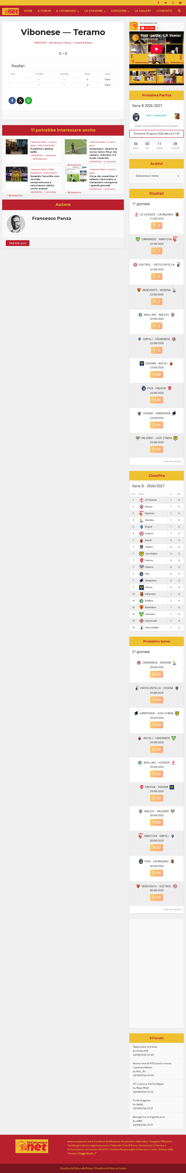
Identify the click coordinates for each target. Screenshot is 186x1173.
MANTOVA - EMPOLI (156, 836)
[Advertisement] (156, 973)
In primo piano (50, 172)
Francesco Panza (61, 42)
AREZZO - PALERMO (156, 811)
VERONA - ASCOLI (156, 363)
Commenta (50, 155)
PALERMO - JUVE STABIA (156, 438)
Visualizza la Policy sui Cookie (110, 1168)
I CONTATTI (164, 11)
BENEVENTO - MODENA (157, 290)
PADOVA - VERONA (156, 787)
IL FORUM (44, 11)
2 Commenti (110, 161)
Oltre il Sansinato (46, 145)
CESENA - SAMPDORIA (156, 413)
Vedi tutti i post (17, 243)
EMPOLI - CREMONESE (156, 339)
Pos (133, 494)
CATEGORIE (119, 11)
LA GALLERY (143, 11)
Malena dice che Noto (145, 1046)
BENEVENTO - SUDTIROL (156, 886)
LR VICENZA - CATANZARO (156, 214)
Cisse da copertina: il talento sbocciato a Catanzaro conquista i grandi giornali (103, 181)
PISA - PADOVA (156, 388)
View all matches (172, 461)
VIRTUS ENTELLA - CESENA (156, 688)
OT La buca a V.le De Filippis (148, 1083)
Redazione (41, 158)
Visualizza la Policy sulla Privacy (76, 1168)
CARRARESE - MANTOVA (156, 239)
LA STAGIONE (93, 11)
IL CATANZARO (66, 11)
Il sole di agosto (142, 1100)
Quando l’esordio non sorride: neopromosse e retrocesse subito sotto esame (44, 182)
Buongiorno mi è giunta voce (149, 1117)
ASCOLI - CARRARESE (156, 738)
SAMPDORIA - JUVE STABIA (156, 713)
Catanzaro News (38, 142)
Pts (179, 494)
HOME (28, 11)
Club (141, 494)
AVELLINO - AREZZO (156, 314)
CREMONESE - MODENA (156, 662)
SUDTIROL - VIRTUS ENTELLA (156, 264)
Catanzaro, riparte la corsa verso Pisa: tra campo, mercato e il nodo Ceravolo (103, 153)
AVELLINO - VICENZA (157, 762)
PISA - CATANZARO (157, 115)
